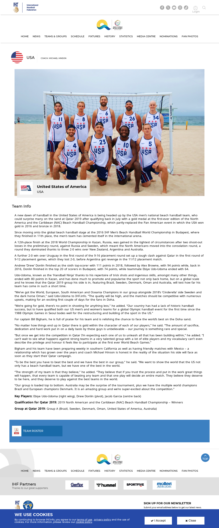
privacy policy (102, 519)
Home (25, 36)
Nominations (169, 36)
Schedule (77, 36)
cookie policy (84, 522)
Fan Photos (190, 36)
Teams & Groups (55, 36)
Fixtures (94, 36)
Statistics (126, 36)
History (109, 36)
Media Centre (146, 36)
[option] (77, 485)
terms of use (84, 519)
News (36, 36)
